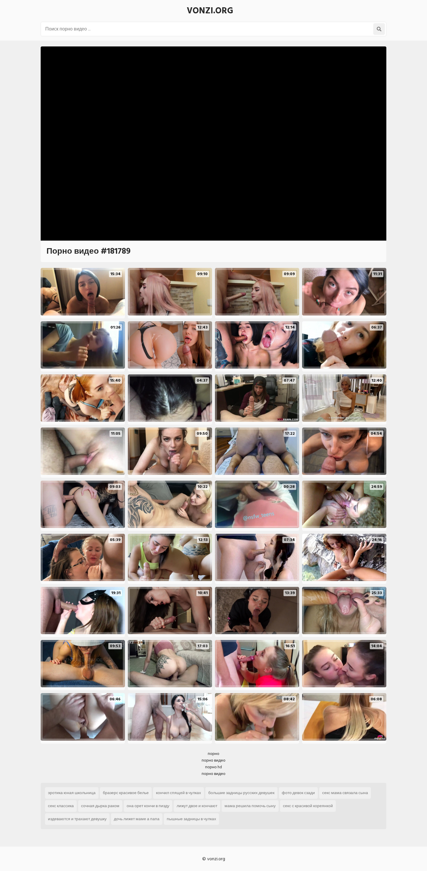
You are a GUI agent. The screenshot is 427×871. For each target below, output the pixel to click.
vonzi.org (210, 11)
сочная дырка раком (100, 806)
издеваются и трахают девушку (77, 819)
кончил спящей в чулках (178, 792)
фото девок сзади (298, 792)
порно (213, 753)
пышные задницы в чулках (191, 819)
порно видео (213, 760)
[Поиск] (379, 29)
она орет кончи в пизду (148, 806)
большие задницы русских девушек (241, 792)
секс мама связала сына (345, 792)
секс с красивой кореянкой (308, 806)
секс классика (61, 806)
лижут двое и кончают (197, 806)
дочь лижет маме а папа (136, 819)
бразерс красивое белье (126, 792)
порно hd (213, 767)
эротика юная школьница (72, 792)
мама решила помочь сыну (250, 806)
